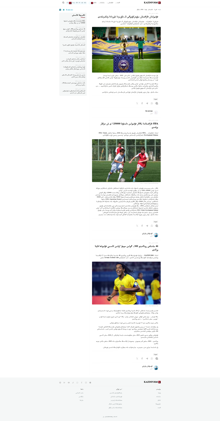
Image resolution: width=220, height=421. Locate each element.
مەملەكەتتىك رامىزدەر (116, 401)
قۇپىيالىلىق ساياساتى (116, 397)
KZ (85, 3)
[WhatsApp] (151, 103)
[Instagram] (156, 103)
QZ (82, 3)
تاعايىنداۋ (150, 10)
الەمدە (159, 408)
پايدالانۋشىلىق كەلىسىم (116, 393)
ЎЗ (67, 3)
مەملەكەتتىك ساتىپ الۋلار (115, 408)
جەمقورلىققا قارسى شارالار (115, 404)
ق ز (70, 3)
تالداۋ (94, 3)
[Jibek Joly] (69, 10)
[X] (137, 103)
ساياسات (158, 397)
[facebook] (81, 382)
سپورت (155, 99)
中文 (73, 3)
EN (77, 3)
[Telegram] (147, 103)
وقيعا (146, 10)
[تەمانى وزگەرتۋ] (90, 3)
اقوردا (155, 10)
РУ (79, 3)
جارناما (81, 401)
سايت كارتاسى (79, 393)
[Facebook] (142, 103)
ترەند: (159, 9)
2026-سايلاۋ (140, 10)
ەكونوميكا (158, 404)
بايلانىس (81, 397)
